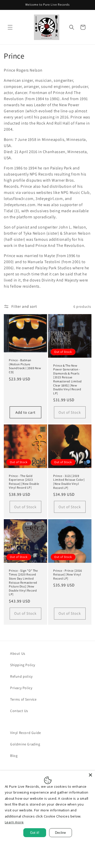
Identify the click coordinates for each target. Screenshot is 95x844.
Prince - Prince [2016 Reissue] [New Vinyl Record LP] (67, 574)
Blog (13, 755)
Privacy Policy (21, 688)
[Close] (90, 775)
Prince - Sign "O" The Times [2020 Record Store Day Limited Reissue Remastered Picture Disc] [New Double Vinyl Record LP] (23, 582)
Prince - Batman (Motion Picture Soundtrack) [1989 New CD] (25, 366)
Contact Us (19, 710)
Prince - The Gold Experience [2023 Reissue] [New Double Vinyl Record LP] (24, 482)
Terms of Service (23, 699)
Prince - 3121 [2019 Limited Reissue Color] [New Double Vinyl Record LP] (69, 482)
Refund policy (21, 676)
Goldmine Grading (25, 744)
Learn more (14, 822)
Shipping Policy (22, 665)
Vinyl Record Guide (25, 732)
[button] (10, 27)
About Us (17, 653)
